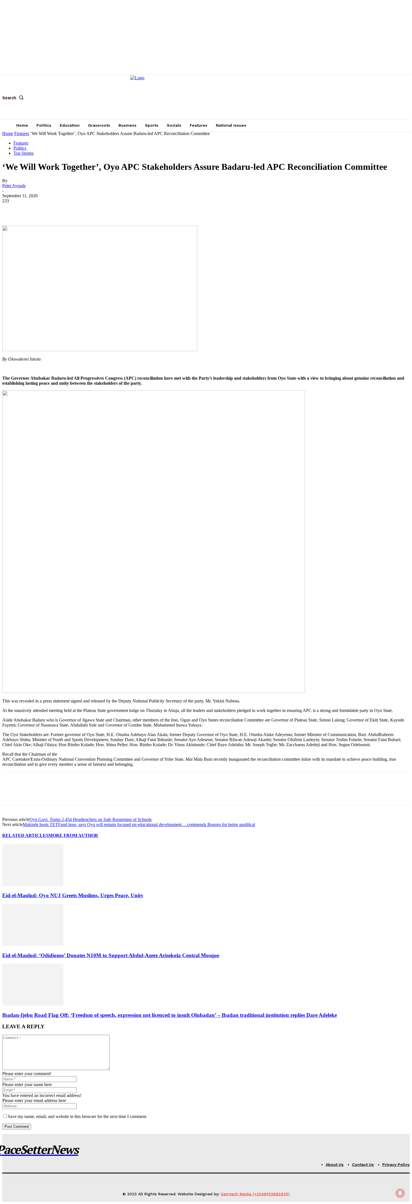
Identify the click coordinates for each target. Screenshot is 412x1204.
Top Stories (23, 153)
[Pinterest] (52, 209)
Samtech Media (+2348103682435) (255, 1194)
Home (7, 133)
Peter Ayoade (14, 185)
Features (21, 133)
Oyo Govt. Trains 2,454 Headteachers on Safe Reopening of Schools (90, 819)
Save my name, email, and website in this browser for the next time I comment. (77, 1116)
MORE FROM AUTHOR (73, 835)
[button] (14, 97)
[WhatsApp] (72, 209)
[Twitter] (31, 209)
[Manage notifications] (400, 1193)
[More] (92, 209)
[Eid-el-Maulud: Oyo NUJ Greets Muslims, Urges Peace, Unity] (32, 884)
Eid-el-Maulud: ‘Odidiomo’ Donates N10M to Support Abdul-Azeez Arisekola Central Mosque (110, 955)
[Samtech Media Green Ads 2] (153, 691)
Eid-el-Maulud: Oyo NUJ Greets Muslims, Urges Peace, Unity (72, 895)
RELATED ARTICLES (25, 835)
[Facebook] (11, 209)
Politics (19, 148)
